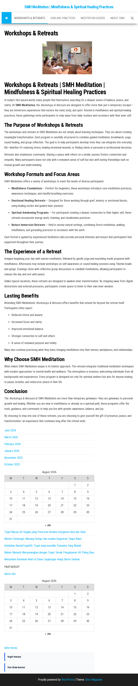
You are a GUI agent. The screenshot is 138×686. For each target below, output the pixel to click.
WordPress (67, 679)
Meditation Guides (93, 18)
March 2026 (11, 437)
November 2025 (13, 457)
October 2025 (12, 464)
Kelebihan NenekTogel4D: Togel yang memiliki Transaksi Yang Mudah (42, 545)
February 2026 (12, 444)
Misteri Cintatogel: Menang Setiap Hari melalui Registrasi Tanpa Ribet (43, 539)
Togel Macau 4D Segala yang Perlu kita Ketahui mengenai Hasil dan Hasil (45, 532)
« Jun (48, 525)
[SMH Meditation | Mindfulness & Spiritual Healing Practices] (7, 18)
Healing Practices (62, 18)
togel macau (14, 656)
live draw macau (16, 667)
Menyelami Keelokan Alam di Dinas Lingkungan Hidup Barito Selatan (42, 559)
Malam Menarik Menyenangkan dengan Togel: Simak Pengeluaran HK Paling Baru (49, 552)
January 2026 (11, 451)
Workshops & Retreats (29, 18)
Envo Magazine (93, 679)
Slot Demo (10, 640)
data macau (10, 647)
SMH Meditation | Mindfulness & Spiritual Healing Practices (68, 7)
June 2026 (10, 430)
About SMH (117, 18)
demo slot (10, 574)
